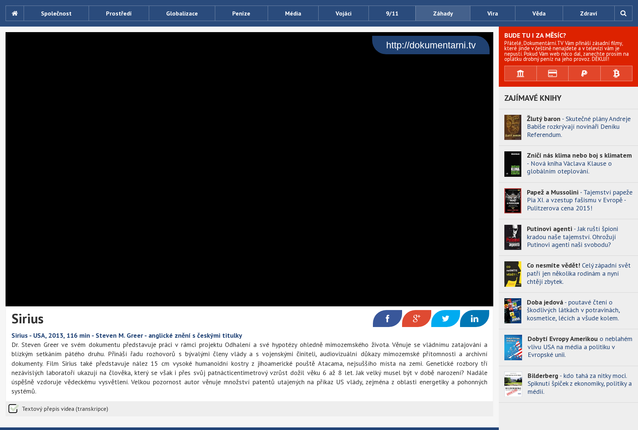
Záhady (443, 13)
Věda (539, 13)
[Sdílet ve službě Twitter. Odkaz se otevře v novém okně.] (445, 318)
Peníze (241, 13)
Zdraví (588, 13)
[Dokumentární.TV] (15, 13)
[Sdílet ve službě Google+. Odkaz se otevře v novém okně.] (416, 318)
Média (293, 13)
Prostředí (119, 13)
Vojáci (343, 13)
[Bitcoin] (617, 73)
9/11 (392, 13)
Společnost (56, 13)
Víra (492, 13)
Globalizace (182, 13)
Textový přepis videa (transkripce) (65, 408)
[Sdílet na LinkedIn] (474, 318)
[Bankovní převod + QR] (521, 73)
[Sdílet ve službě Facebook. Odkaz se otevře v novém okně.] (387, 318)
